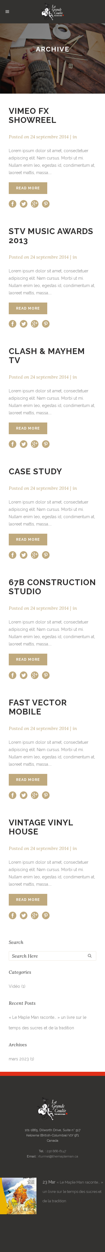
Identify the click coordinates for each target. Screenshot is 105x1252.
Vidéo (14, 986)
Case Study (35, 471)
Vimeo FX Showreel (33, 115)
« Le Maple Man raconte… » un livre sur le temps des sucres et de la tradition (73, 1191)
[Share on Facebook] (12, 203)
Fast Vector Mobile (38, 707)
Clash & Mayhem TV (47, 355)
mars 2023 (19, 1059)
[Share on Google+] (34, 203)
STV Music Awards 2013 (51, 235)
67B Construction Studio (52, 587)
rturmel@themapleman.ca (58, 1156)
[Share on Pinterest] (46, 203)
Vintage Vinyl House (41, 827)
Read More (28, 188)
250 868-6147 (56, 1151)
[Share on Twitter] (23, 203)
